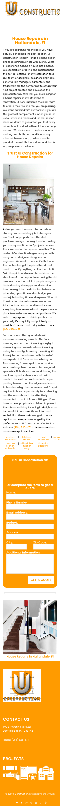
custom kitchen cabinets (10, 446)
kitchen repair (26, 438)
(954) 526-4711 (11, 329)
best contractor (43, 438)
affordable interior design (26, 446)
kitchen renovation (10, 438)
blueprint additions (43, 444)
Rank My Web (48, 793)
